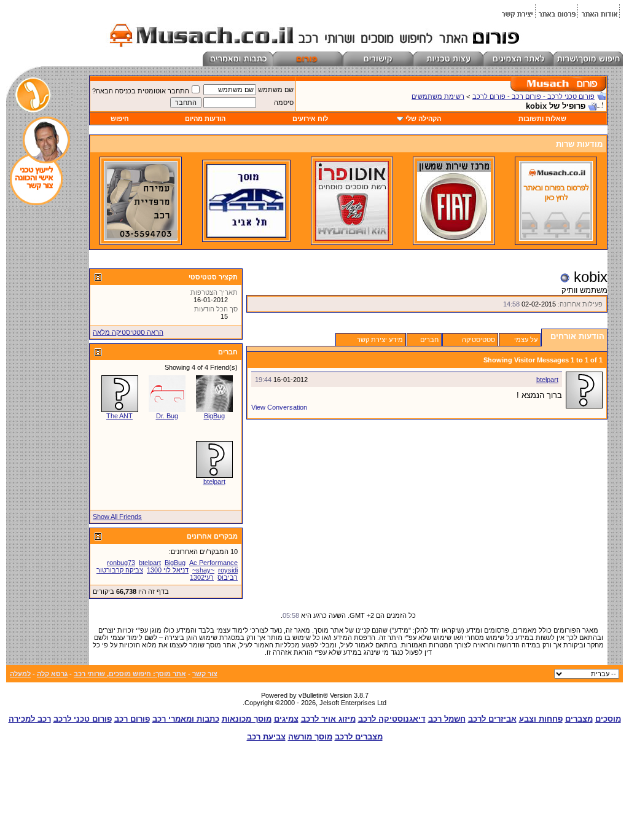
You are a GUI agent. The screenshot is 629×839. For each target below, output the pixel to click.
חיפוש (120, 118)
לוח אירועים (310, 118)
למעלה (20, 673)
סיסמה (284, 102)
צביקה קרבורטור (119, 570)
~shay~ (203, 570)
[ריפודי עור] (141, 238)
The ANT (119, 415)
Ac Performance (213, 562)
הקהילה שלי (423, 118)
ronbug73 (121, 562)
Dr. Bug (167, 415)
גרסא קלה (52, 673)
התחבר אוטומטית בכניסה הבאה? (140, 91)
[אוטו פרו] (352, 238)
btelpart (547, 379)
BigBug (214, 415)
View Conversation (279, 407)
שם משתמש (276, 89)
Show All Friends (117, 516)
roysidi (228, 570)
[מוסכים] (556, 238)
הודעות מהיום (205, 118)
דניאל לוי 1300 (168, 570)
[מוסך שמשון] (454, 238)
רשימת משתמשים (438, 96)
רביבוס (227, 577)
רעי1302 (202, 577)
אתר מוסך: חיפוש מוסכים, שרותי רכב (130, 673)
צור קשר (204, 673)
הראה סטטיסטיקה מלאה (128, 332)
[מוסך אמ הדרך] (246, 235)
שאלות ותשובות (542, 118)
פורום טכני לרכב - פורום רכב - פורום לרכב (533, 96)
